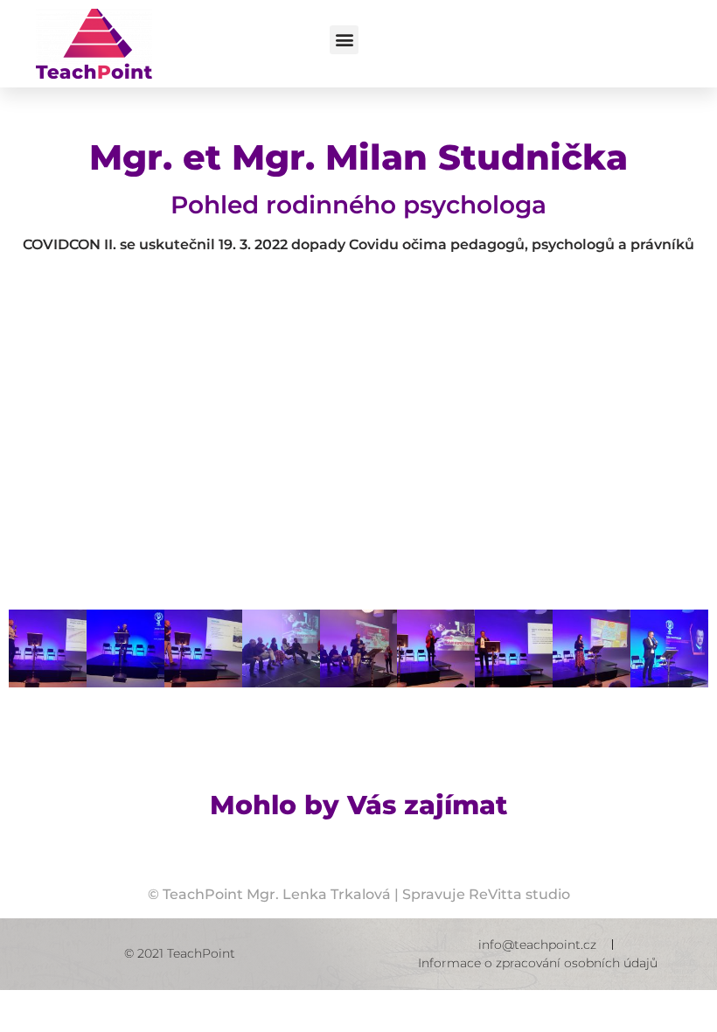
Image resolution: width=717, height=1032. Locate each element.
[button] (344, 39)
